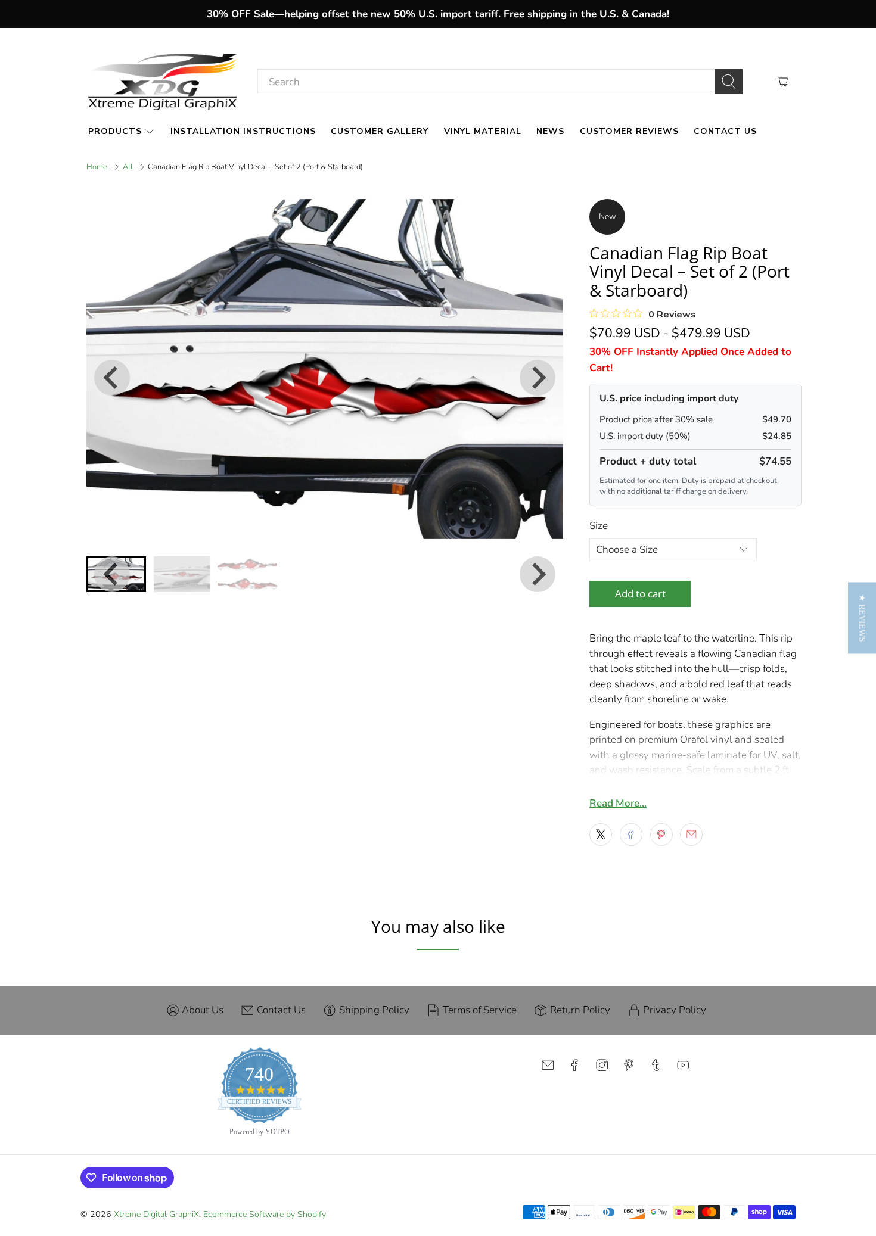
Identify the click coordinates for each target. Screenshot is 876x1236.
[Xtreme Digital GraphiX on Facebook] (574, 1068)
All (128, 167)
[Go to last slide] (112, 378)
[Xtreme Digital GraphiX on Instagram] (602, 1068)
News (550, 131)
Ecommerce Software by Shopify (264, 1214)
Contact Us (725, 131)
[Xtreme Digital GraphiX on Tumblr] (655, 1068)
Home (96, 167)
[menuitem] (182, 574)
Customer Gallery (379, 131)
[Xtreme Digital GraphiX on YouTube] (683, 1068)
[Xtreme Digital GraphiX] (162, 82)
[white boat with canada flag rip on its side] (324, 369)
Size (598, 526)
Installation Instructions (243, 131)
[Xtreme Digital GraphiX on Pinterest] (629, 1068)
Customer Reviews (629, 131)
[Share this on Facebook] (631, 834)
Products (115, 131)
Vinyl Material (482, 131)
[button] (862, 618)
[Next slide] (537, 378)
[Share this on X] (600, 834)
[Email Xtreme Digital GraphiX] (548, 1068)
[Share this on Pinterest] (661, 834)
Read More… (618, 803)
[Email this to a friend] (691, 834)
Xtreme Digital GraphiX (156, 1214)
